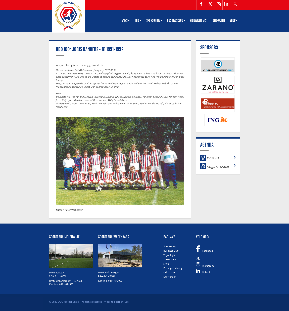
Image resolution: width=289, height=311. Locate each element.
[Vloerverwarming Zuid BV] (218, 65)
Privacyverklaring (172, 268)
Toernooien (218, 20)
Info (137, 20)
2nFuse (125, 301)
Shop (233, 20)
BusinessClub (175, 20)
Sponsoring (153, 20)
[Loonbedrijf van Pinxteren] (218, 103)
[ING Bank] (218, 120)
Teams (124, 20)
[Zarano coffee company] (218, 84)
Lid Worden (169, 272)
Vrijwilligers (198, 20)
